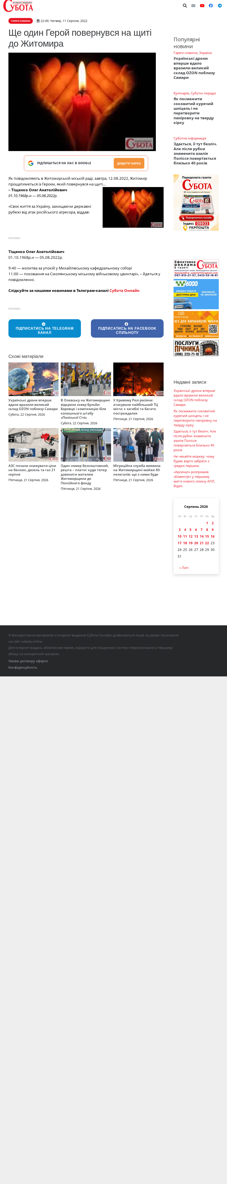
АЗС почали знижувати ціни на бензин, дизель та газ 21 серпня (32, 469)
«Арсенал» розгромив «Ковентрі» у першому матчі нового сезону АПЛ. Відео (194, 479)
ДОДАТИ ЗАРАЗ (129, 163)
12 (191, 536)
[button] (185, 5)
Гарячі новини (186, 52)
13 (196, 536)
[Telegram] (220, 6)
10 (180, 536)
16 (213, 536)
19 (191, 543)
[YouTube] (202, 6)
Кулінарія (181, 93)
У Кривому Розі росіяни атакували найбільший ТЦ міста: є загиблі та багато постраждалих (135, 406)
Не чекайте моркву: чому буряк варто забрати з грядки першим (194, 461)
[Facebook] (211, 6)
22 (207, 543)
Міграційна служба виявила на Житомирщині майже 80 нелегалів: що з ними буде (136, 469)
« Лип (183, 567)
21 (202, 543)
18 (185, 543)
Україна (205, 52)
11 (185, 536)
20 (196, 543)
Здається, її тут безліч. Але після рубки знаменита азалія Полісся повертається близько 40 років (195, 153)
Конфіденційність (22, 667)
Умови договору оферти (28, 661)
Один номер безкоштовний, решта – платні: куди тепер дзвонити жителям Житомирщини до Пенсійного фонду (85, 474)
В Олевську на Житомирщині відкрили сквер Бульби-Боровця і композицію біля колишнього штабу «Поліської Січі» (85, 409)
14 (202, 536)
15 (207, 536)
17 (180, 543)
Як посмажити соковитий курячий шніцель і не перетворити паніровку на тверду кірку (194, 110)
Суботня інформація (190, 138)
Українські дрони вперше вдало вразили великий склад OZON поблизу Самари (33, 404)
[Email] (193, 6)
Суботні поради (203, 93)
